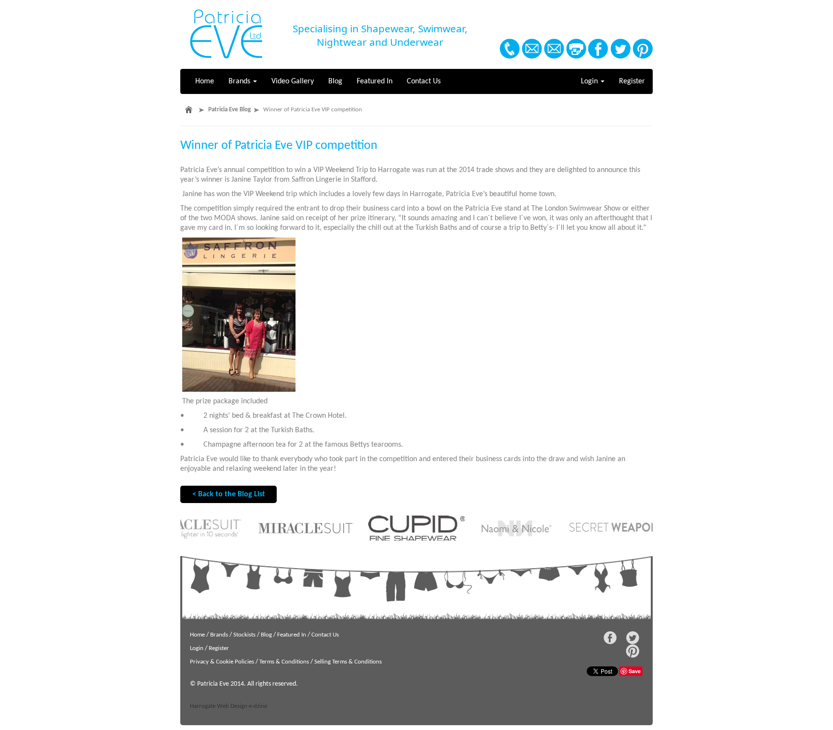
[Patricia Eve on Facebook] (598, 49)
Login (590, 81)
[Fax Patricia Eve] (576, 49)
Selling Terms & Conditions (348, 662)
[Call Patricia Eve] (509, 49)
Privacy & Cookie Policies (222, 662)
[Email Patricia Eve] (532, 49)
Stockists (244, 635)
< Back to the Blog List (228, 494)
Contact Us (424, 81)
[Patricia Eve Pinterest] (642, 49)
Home (204, 81)
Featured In (374, 81)
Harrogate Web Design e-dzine (228, 706)
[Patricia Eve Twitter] (620, 49)
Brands (240, 81)
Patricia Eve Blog (229, 109)
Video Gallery (292, 81)
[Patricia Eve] (226, 34)
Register (632, 81)
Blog (335, 81)
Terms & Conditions (284, 662)
